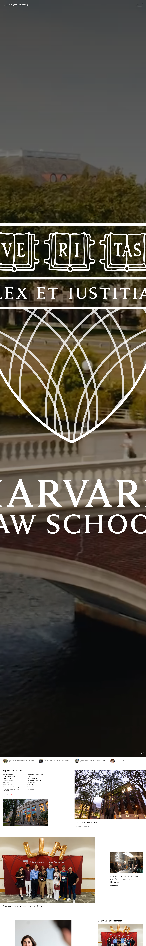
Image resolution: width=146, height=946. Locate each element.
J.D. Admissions (8, 774)
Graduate (9, 776)
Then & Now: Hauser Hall (86, 822)
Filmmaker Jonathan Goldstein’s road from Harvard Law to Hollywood (125, 879)
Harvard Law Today (35, 774)
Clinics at (7, 785)
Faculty (9, 778)
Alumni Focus (114, 885)
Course (8, 780)
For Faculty (30, 785)
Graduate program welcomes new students (22, 906)
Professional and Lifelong (11, 789)
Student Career (11, 787)
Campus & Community (82, 826)
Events (32, 778)
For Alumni (30, 789)
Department (34, 780)
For (31, 782)
